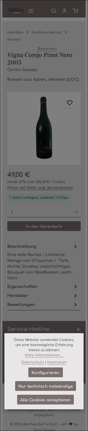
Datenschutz (33, 362)
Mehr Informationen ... (44, 355)
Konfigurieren (46, 372)
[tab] (42, 262)
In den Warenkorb (44, 226)
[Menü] (31, 11)
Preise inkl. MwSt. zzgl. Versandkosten (40, 187)
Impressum (56, 362)
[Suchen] (54, 11)
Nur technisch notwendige (45, 386)
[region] (44, 128)
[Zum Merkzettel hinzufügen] (70, 103)
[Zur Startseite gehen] (16, 11)
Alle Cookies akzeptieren (45, 399)
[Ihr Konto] (64, 11)
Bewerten (47, 48)
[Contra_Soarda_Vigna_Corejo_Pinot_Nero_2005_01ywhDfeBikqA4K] (44, 128)
